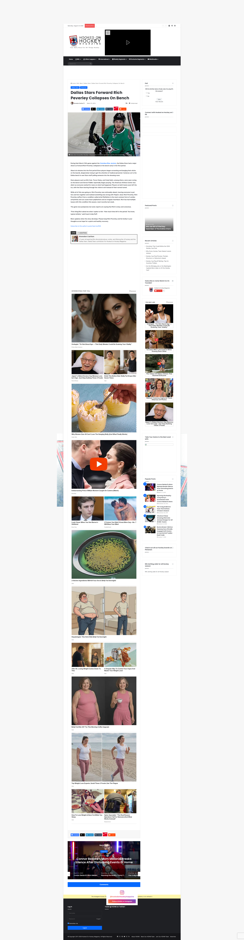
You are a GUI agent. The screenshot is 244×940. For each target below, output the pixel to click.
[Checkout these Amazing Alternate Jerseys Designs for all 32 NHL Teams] (150, 518)
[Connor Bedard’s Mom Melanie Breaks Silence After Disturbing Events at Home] (150, 487)
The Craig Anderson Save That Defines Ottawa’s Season (164, 509)
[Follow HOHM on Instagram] (122, 893)
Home (71, 59)
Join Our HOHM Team (162, 936)
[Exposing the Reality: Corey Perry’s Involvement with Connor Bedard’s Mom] (150, 498)
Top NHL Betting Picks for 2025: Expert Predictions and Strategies (115, 26)
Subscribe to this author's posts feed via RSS (86, 226)
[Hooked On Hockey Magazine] (85, 41)
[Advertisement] (122, 71)
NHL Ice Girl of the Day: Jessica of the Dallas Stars (157, 227)
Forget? (99, 919)
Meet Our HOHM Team (148, 936)
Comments (104, 884)
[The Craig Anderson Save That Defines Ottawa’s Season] (150, 510)
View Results (159, 101)
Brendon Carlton (78, 103)
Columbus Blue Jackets (108, 163)
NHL (78, 59)
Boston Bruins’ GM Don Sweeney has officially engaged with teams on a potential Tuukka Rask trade (104, 862)
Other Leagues (90, 59)
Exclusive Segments (137, 59)
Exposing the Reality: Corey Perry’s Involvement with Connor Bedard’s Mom (165, 499)
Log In (85, 928)
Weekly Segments (119, 59)
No (148, 96)
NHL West (80, 83)
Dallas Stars (87, 83)
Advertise (173, 936)
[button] (128, 43)
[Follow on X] (84, 103)
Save (117, 107)
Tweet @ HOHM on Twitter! (115, 907)
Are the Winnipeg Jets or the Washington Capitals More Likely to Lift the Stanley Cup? (158, 268)
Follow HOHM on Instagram (122, 901)
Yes (149, 93)
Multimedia (153, 59)
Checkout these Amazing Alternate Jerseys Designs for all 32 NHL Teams (165, 519)
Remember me (73, 923)
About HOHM (136, 936)
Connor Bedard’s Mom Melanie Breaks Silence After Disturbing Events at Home (165, 487)
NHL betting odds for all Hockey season (157, 571)
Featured (83, 87)
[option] (104, 860)
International (104, 59)
